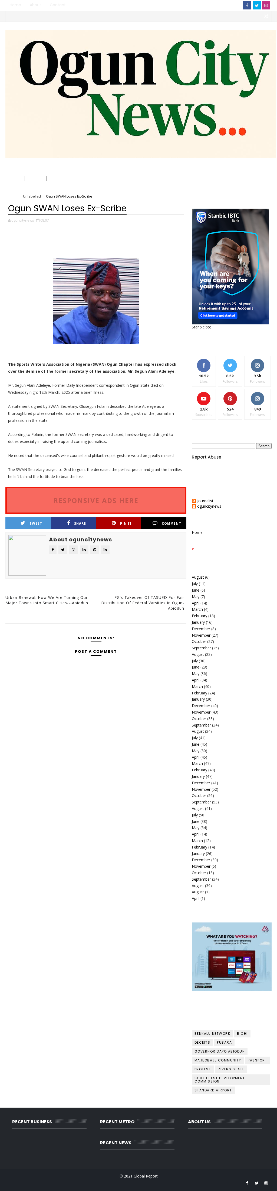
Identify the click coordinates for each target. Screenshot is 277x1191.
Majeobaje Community (217, 1060)
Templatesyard (52, 1182)
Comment (171, 523)
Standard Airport (213, 1090)
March (197, 609)
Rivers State (231, 1069)
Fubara (224, 1042)
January (198, 622)
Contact (58, 5)
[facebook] (247, 5)
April (195, 603)
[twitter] (257, 5)
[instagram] (266, 5)
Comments (258, 544)
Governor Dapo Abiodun (219, 1051)
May (195, 596)
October (199, 641)
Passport (257, 1060)
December (201, 628)
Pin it (126, 523)
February (199, 615)
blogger (35, 627)
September (201, 647)
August (198, 577)
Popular (231, 544)
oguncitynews (140, 38)
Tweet (35, 523)
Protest (202, 1069)
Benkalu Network (212, 1033)
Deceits (202, 1042)
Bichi (242, 1033)
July (195, 583)
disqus (95, 627)
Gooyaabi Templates (113, 1182)
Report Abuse (206, 457)
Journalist (205, 501)
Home (15, 5)
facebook (154, 627)
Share (80, 523)
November (201, 635)
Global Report (146, 1176)
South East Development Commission (219, 1080)
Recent (205, 544)
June (195, 590)
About (35, 5)
